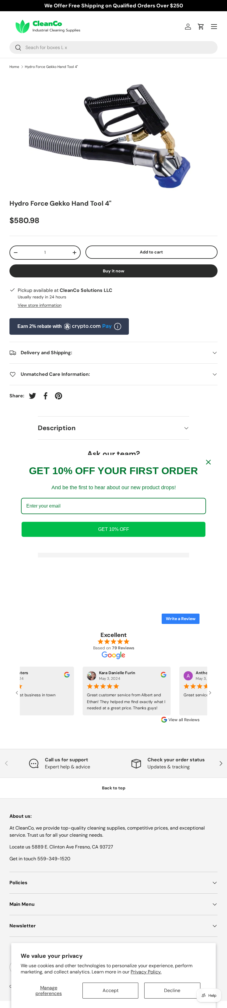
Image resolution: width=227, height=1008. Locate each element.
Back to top (113, 788)
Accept (111, 990)
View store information (39, 305)
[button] (200, 26)
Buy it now (113, 271)
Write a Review (180, 618)
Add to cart (151, 252)
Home (14, 67)
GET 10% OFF (113, 529)
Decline (172, 990)
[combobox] (113, 47)
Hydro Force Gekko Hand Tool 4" (51, 67)
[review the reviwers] (63, 676)
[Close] (208, 462)
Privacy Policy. (146, 972)
